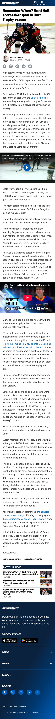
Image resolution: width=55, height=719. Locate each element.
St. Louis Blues (38, 97)
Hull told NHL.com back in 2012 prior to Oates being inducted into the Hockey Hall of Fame (27, 344)
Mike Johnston (16, 57)
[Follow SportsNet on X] (4, 692)
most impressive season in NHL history (26, 519)
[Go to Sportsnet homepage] (10, 3)
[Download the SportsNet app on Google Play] (29, 640)
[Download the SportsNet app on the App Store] (9, 640)
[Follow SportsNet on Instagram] (29, 692)
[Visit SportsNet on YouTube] (12, 692)
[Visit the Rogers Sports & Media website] (14, 707)
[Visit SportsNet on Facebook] (21, 692)
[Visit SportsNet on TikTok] (37, 692)
